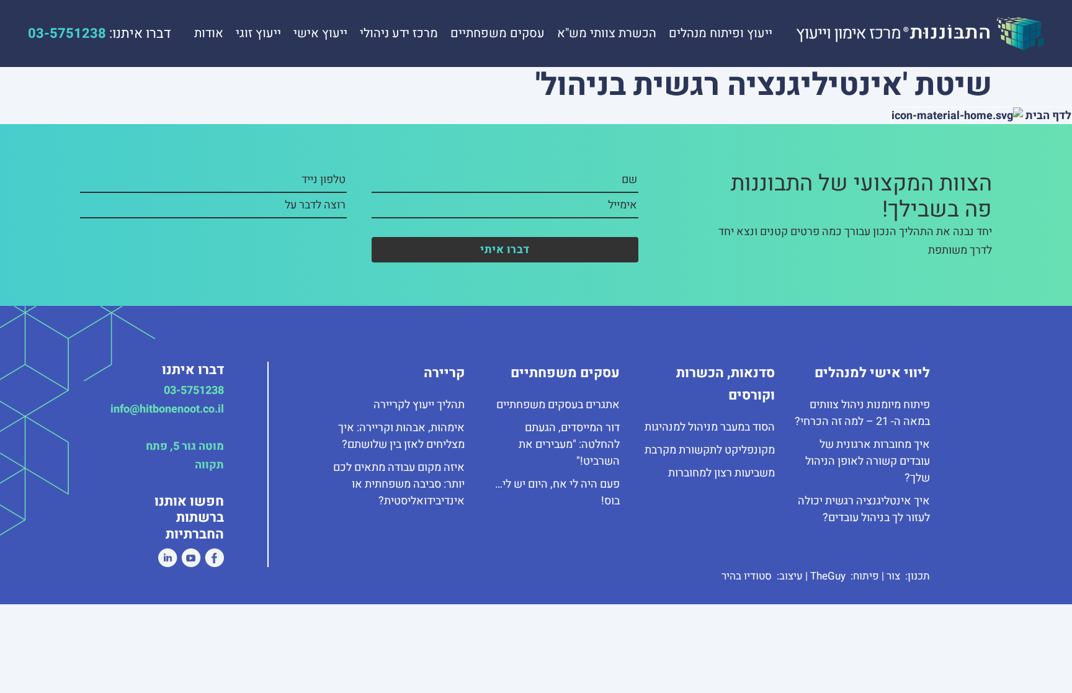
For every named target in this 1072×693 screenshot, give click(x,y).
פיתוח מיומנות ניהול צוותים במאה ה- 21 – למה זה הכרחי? (862, 413)
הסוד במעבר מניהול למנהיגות (710, 427)
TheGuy (829, 576)
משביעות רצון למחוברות (721, 473)
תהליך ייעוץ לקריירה (419, 404)
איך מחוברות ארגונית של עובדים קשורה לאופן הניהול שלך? (867, 461)
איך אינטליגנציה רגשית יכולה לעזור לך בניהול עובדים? (864, 509)
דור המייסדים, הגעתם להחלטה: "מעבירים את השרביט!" (569, 444)
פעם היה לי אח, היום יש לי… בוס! (557, 492)
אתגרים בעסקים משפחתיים (558, 404)
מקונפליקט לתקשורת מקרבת (710, 450)
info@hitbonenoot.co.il (167, 409)
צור (895, 576)
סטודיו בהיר (747, 576)
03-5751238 (194, 390)
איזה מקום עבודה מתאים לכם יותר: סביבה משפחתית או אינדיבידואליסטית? (399, 484)
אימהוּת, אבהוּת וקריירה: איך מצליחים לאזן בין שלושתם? (401, 436)
